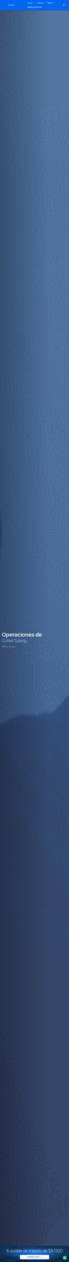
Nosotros (41, 3)
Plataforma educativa (34, 7)
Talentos (50, 3)
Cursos (29, 3)
